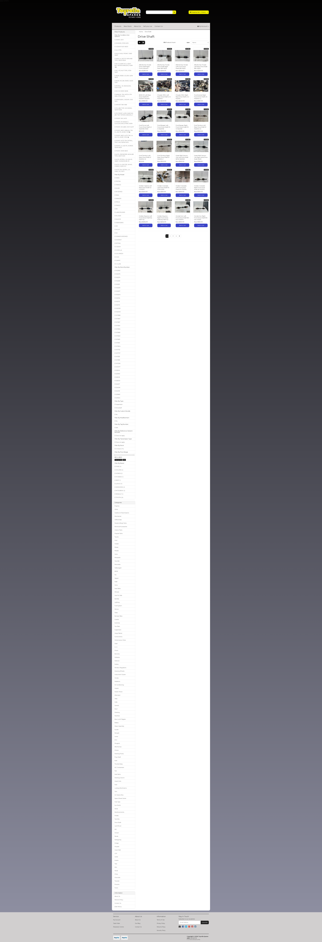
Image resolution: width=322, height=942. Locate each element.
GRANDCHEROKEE (122, 236)
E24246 (118, 387)
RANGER (118, 198)
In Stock (120, 449)
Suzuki (116, 729)
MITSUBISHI (120, 490)
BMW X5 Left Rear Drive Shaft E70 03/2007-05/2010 (145, 96)
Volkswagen (118, 568)
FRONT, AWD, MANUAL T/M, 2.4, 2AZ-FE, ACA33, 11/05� (124, 131)
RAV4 (117, 195)
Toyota (116, 537)
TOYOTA (119, 497)
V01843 (118, 336)
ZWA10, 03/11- (120, 40)
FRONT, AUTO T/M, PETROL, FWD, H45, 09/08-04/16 (124, 141)
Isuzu (116, 554)
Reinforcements (119, 812)
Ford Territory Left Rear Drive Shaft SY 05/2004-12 (200, 127)
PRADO (118, 205)
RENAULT (119, 494)
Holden (117, 544)
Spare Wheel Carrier (120, 798)
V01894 (118, 329)
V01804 (118, 346)
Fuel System (118, 605)
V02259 (118, 281)
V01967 (118, 322)
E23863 (118, 394)
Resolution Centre (118, 927)
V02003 (118, 312)
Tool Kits (117, 819)
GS (116, 233)
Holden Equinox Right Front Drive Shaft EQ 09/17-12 (162, 217)
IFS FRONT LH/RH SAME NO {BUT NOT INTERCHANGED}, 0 (124, 114)
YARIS (117, 178)
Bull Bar (117, 599)
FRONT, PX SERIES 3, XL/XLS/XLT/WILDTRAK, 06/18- (124, 122)
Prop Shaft (118, 757)
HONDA (119, 473)
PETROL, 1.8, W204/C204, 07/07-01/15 (123, 86)
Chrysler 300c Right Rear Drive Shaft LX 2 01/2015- (182, 96)
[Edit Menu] (118, 906)
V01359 (118, 360)
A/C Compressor (119, 767)
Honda (116, 678)
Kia (115, 575)
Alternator (117, 695)
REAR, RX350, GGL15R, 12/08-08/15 (124, 76)
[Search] (174, 12)
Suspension (119, 404)
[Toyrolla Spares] (128, 11)
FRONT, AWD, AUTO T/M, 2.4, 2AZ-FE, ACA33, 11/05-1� (124, 136)
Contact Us (159, 26)
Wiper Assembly (119, 726)
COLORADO (119, 253)
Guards (117, 619)
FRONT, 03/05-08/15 (122, 151)
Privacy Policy (161, 923)
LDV (116, 853)
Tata (116, 864)
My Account (116, 920)
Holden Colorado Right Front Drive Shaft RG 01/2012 (199, 187)
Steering (117, 712)
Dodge (117, 843)
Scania (116, 860)
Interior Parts (118, 530)
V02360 (118, 270)
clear (124, 459)
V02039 (118, 308)
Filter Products (120, 32)
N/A (117, 427)
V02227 (118, 291)
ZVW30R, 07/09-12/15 (122, 43)
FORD (118, 466)
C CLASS (118, 264)
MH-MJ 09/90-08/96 (122, 91)
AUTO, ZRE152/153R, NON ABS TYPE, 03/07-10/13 (124, 155)
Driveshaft (119, 408)
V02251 (118, 284)
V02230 (118, 288)
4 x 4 (116, 647)
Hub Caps (117, 802)
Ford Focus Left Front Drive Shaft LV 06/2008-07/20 (145, 127)
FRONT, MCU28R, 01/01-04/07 (125, 127)
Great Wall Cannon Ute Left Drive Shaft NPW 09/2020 (182, 157)
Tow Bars (117, 626)
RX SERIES (119, 191)
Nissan (116, 547)
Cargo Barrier (118, 633)
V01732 (118, 349)
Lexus (116, 736)
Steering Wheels (119, 671)
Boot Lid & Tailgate (120, 719)
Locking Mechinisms (121, 788)
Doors (116, 650)
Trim (116, 791)
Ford (116, 540)
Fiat (116, 771)
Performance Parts (120, 640)
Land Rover (118, 826)
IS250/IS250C (120, 222)
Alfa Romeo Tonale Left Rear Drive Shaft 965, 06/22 (200, 66)
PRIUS (118, 202)
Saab (116, 581)
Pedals (116, 815)
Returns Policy (119, 900)
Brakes (116, 722)
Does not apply (120, 435)
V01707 (118, 353)
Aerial (116, 808)
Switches (117, 623)
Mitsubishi (117, 557)
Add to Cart (145, 74)
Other (116, 509)
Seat (116, 784)
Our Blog (137, 923)
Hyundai (117, 561)
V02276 (118, 274)
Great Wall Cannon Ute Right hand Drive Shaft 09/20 (201, 157)
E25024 (118, 380)
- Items (198, 12)
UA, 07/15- (119, 50)
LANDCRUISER (120, 212)
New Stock (127, 26)
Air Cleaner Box (119, 795)
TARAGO (118, 185)
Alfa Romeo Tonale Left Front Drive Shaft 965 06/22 (182, 66)
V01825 (118, 339)
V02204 (118, 294)
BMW (116, 571)
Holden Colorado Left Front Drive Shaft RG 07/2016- (181, 187)
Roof (116, 709)
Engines (117, 506)
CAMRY (118, 260)
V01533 (118, 356)
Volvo (116, 585)
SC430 (118, 188)
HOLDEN (119, 470)
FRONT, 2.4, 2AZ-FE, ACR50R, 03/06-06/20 (124, 146)
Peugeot (117, 743)
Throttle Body (119, 764)
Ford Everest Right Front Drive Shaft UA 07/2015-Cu (200, 96)
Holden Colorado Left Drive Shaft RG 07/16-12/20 (163, 187)
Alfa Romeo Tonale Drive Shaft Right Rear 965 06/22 (163, 66)
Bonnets (117, 654)
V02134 (118, 298)
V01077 (118, 367)
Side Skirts (118, 774)
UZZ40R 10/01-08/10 (122, 46)
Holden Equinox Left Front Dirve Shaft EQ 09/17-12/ (145, 217)
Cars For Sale (118, 595)
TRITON (118, 181)
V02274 (118, 277)
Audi (116, 760)
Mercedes (117, 564)
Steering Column (120, 778)
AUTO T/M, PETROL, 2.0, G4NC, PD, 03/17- (122, 170)
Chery (116, 874)
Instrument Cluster (120, 674)
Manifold (117, 716)
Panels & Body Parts (121, 523)
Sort (188, 42)
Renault (117, 733)
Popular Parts (119, 533)
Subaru (117, 664)
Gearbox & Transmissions (122, 513)
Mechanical (118, 516)
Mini (116, 867)
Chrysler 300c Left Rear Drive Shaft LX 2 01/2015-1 (164, 96)
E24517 (118, 384)
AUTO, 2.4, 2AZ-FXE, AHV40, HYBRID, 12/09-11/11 (123, 165)
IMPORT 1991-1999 (121, 104)
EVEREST (119, 240)
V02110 (118, 305)
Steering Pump (119, 753)
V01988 (118, 315)
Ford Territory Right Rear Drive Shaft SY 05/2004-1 (163, 157)
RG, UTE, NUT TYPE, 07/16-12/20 (123, 71)
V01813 (118, 343)
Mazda (116, 550)
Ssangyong (118, 839)
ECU (116, 740)
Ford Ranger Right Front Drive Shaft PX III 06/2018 (182, 127)
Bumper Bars (118, 616)
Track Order (116, 923)
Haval (116, 870)
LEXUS (119, 483)
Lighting (117, 602)
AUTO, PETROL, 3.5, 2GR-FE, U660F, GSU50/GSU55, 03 (123, 160)
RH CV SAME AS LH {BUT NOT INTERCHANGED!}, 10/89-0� (124, 65)
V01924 (118, 325)
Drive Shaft (118, 822)
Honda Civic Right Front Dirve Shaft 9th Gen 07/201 (200, 217)
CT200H (118, 246)
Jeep (116, 698)
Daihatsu (117, 657)
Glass (116, 612)
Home (141, 31)
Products (118, 26)
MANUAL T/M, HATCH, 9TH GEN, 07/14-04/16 (123, 95)
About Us (137, 26)
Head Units (118, 781)
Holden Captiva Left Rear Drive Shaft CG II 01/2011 (145, 187)
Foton (116, 888)
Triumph (117, 881)
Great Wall (118, 850)
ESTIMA (118, 243)
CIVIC (117, 257)
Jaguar (116, 578)
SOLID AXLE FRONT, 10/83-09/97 (123, 54)
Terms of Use (161, 920)
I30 (117, 226)
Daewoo (117, 661)
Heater (117, 688)
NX (117, 209)
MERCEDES (120, 487)
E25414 (118, 370)
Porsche (117, 884)
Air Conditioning (119, 685)
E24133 (118, 391)
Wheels (117, 592)
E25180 (118, 374)
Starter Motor (119, 692)
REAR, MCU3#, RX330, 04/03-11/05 (124, 81)
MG (116, 829)
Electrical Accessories (121, 526)
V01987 (118, 318)
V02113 (118, 301)
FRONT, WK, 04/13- (121, 118)
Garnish (117, 705)
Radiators (117, 681)
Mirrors (117, 609)
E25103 (118, 377)
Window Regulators (120, 667)
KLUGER (118, 216)
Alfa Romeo (118, 747)
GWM (116, 857)
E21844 (118, 398)
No (117, 414)
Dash (116, 643)
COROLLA (119, 250)
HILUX (118, 229)
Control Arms (118, 636)
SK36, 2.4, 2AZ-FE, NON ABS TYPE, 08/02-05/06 (123, 59)
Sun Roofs (118, 805)
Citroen (117, 833)
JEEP (118, 480)
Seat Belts (118, 588)
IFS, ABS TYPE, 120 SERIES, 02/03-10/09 (123, 109)
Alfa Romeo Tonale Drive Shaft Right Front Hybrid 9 (145, 66)
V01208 (118, 363)
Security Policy (161, 930)
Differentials (118, 519)
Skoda (116, 836)
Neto (199, 939)
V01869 (118, 332)
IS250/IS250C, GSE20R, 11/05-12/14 (124, 100)
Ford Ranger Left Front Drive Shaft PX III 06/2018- (163, 127)
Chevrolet (117, 877)
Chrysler (117, 846)
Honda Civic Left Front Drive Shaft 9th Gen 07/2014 (182, 217)
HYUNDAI (119, 477)
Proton (117, 750)
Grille (116, 702)
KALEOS (118, 219)
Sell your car (147, 26)
